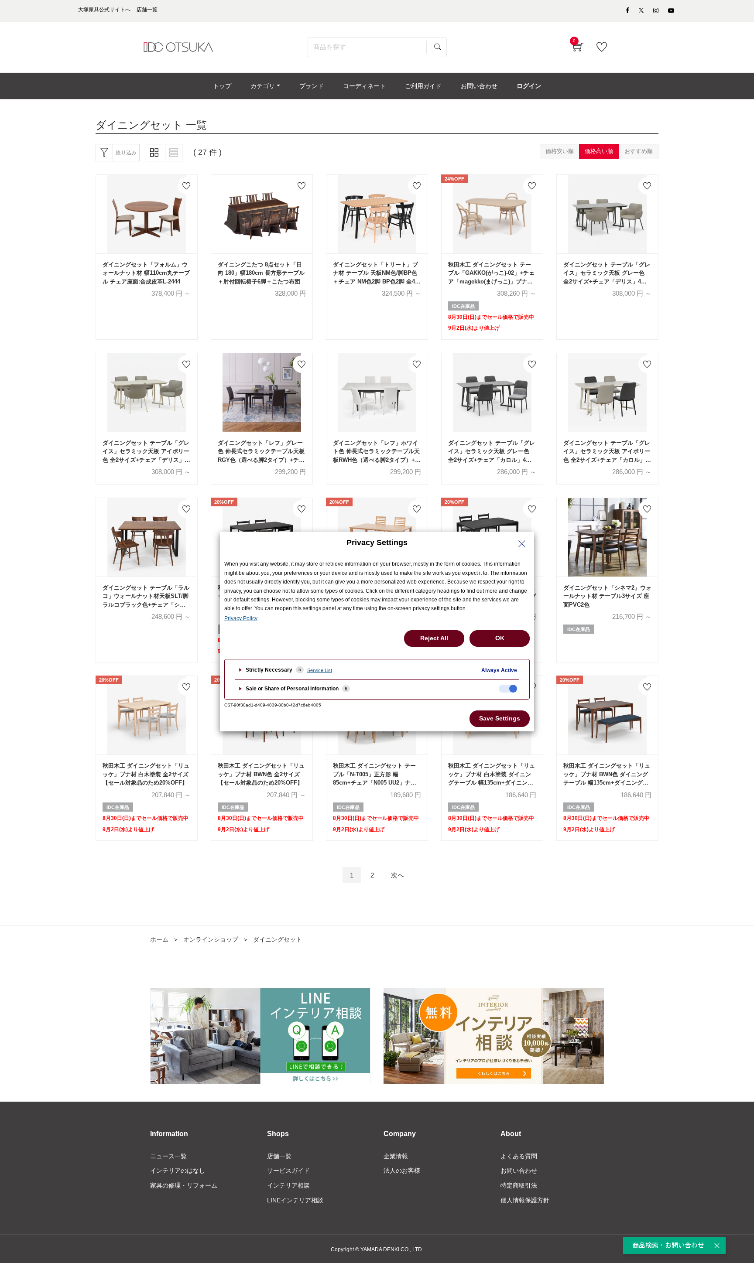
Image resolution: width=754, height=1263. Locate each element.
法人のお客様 (402, 1170)
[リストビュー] (173, 152)
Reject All (434, 638)
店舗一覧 (279, 1156)
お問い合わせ (518, 1170)
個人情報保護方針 (524, 1200)
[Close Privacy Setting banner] (521, 543)
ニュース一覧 (168, 1156)
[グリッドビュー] (154, 152)
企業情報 (396, 1156)
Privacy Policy (240, 618)
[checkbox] (508, 689)
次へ (397, 875)
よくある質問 (518, 1156)
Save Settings (499, 718)
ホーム (159, 939)
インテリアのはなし (177, 1170)
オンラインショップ (210, 939)
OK (499, 638)
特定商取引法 (518, 1185)
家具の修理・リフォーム (183, 1185)
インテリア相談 (288, 1185)
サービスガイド (288, 1170)
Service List (319, 670)
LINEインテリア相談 (295, 1200)
